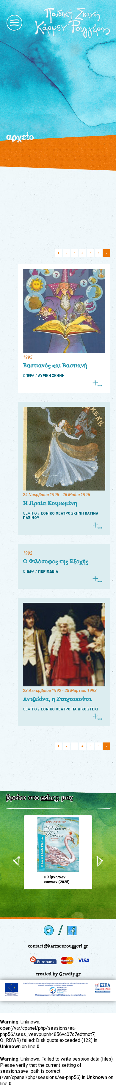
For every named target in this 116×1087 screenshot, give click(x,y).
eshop (50, 797)
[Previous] (16, 861)
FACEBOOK (72, 930)
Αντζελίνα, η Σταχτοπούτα (57, 698)
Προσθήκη (30, 821)
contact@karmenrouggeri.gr (58, 946)
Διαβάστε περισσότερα (97, 383)
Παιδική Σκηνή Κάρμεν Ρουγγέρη (72, 23)
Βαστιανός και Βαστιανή (55, 365)
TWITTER (49, 930)
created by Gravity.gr (58, 974)
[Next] (99, 861)
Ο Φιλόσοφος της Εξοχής (55, 561)
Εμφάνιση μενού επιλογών (14, 23)
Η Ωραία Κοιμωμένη (50, 503)
